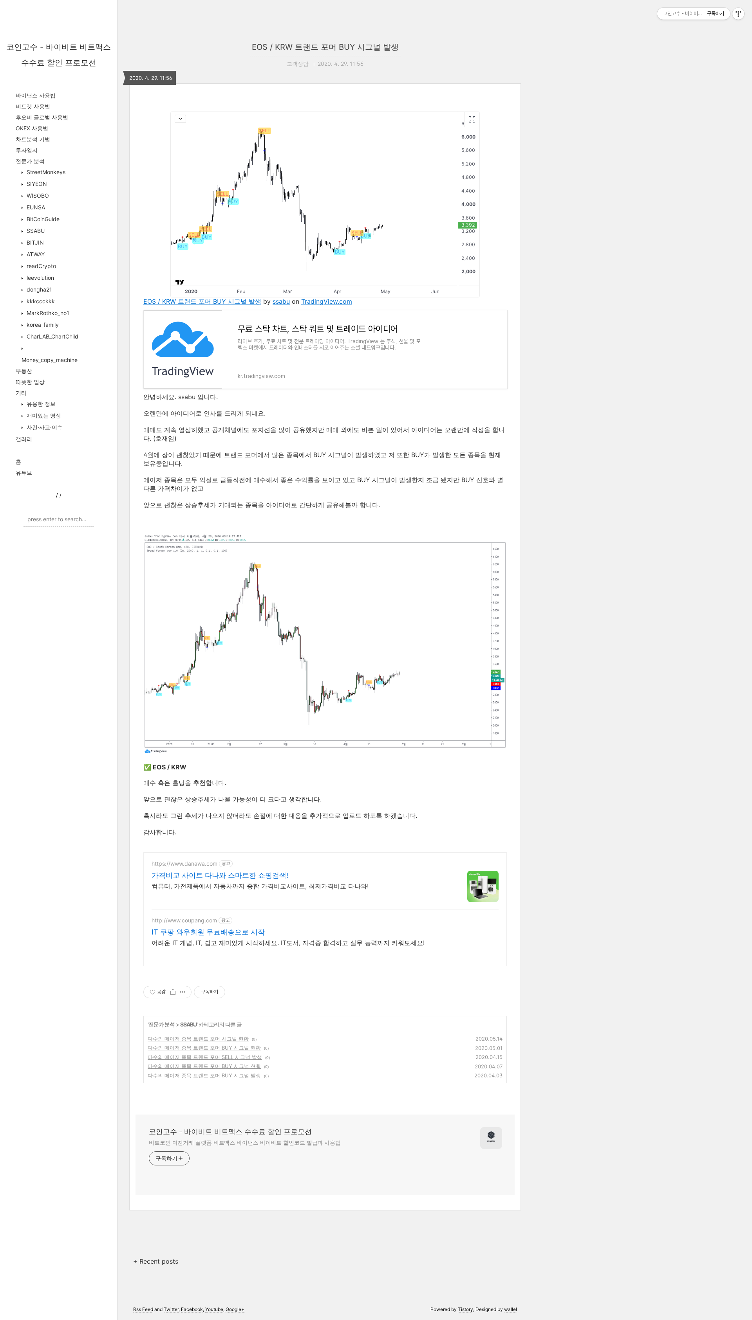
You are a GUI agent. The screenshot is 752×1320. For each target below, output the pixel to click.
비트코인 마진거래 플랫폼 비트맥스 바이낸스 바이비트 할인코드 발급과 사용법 (245, 1142)
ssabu (281, 301)
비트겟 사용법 (33, 106)
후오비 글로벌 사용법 (42, 117)
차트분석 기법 (33, 139)
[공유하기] (173, 992)
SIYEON (36, 183)
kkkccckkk (40, 301)
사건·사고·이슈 (44, 427)
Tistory (465, 1309)
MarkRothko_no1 (47, 313)
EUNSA (35, 207)
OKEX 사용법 (32, 128)
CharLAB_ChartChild (51, 336)
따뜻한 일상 (30, 381)
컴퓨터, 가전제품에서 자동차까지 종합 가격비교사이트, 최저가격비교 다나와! (260, 886)
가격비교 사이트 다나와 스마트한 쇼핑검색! (220, 875)
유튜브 (24, 472)
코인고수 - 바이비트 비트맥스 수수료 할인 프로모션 (230, 1131)
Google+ (235, 1309)
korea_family (42, 324)
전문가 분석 (30, 161)
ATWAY (35, 254)
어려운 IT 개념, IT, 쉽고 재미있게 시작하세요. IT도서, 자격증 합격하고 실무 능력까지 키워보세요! (288, 943)
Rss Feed (143, 1309)
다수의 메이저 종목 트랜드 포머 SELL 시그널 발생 (205, 1057)
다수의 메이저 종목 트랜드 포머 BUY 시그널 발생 (204, 1075)
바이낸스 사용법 (36, 95)
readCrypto (40, 266)
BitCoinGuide (42, 219)
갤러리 (24, 439)
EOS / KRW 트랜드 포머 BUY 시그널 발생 (325, 47)
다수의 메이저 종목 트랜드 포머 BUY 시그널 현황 (204, 1047)
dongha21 (38, 289)
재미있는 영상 (43, 415)
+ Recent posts (155, 1261)
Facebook (192, 1309)
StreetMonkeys (45, 172)
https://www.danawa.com (184, 863)
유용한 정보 (40, 403)
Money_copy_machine (50, 360)
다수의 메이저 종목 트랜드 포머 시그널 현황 (198, 1038)
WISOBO (37, 195)
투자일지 (27, 150)
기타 (21, 392)
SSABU (35, 230)
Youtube (214, 1309)
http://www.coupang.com (184, 920)
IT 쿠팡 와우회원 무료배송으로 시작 (208, 932)
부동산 (24, 370)
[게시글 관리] (183, 992)
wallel (510, 1309)
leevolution (39, 277)
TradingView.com (326, 301)
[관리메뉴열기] (738, 14)
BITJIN (34, 242)
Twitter (171, 1309)
